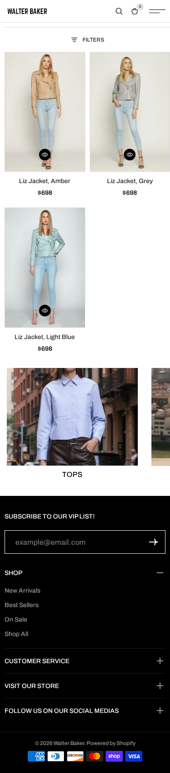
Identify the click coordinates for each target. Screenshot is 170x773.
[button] (45, 154)
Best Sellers (22, 605)
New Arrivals (22, 590)
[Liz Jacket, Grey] (130, 111)
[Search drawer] (119, 11)
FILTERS (93, 40)
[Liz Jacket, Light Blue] (45, 267)
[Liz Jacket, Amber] (45, 111)
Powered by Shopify (111, 743)
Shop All (16, 634)
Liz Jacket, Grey (130, 181)
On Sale (16, 619)
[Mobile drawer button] (157, 11)
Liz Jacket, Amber (44, 181)
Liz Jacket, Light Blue (45, 337)
